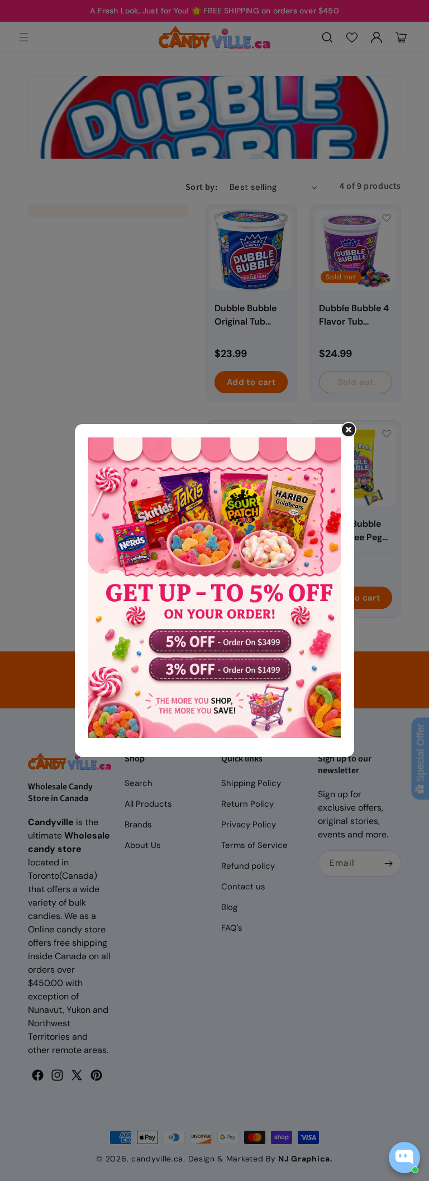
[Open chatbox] (404, 1157)
